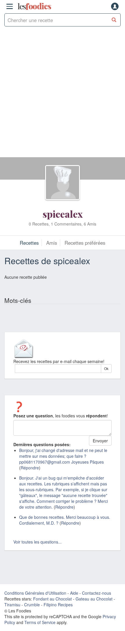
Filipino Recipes (58, 604)
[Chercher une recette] (114, 19)
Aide (74, 593)
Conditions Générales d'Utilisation (35, 593)
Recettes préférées (85, 242)
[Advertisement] (62, 94)
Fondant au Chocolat (52, 599)
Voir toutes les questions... (37, 542)
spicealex (63, 214)
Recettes (29, 242)
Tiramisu (12, 604)
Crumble (32, 604)
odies (34, 6)
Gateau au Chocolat (94, 599)
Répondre (30, 468)
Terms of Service (40, 622)
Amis (51, 242)
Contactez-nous (96, 593)
